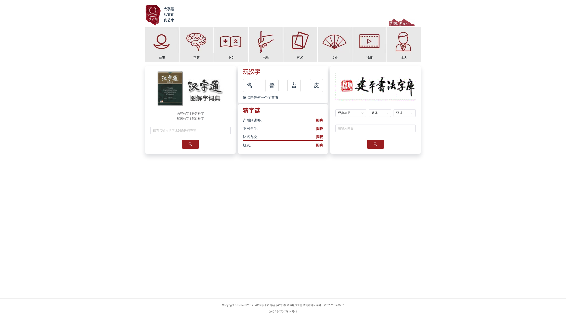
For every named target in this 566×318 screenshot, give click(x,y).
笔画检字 (183, 118)
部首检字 (198, 118)
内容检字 (183, 113)
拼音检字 (198, 113)
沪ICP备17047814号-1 (283, 311)
